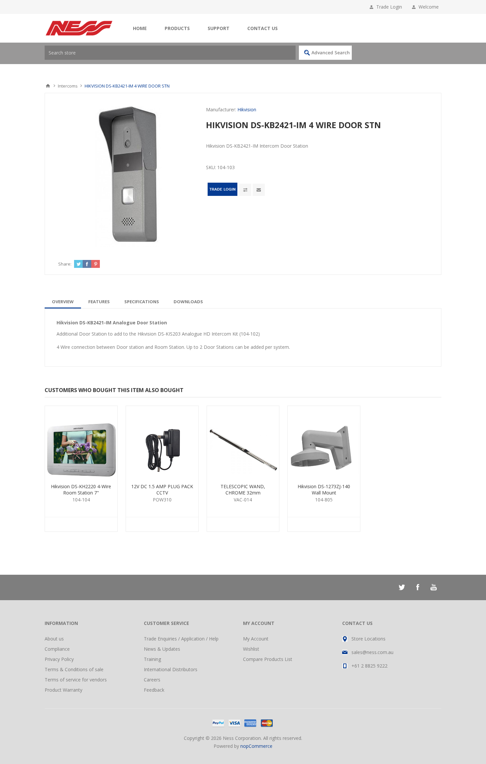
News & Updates (162, 649)
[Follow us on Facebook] (417, 587)
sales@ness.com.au (372, 652)
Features (99, 302)
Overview (63, 302)
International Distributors (170, 669)
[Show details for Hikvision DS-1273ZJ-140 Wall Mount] (324, 442)
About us (54, 639)
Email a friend (259, 190)
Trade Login (389, 7)
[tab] (63, 302)
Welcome (430, 7)
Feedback (154, 690)
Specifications (141, 302)
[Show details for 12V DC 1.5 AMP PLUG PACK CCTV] (162, 442)
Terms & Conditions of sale (74, 669)
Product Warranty (63, 690)
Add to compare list (245, 190)
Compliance (57, 649)
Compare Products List (267, 659)
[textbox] (170, 53)
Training (152, 659)
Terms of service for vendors (76, 679)
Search (325, 53)
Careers (152, 679)
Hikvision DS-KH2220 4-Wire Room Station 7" (81, 489)
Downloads (188, 302)
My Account (255, 639)
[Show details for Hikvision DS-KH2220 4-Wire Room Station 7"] (81, 442)
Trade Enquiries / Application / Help (181, 639)
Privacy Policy (59, 659)
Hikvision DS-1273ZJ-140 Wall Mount (324, 489)
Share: (64, 264)
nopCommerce (256, 746)
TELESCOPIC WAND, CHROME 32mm (243, 489)
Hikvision (246, 109)
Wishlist (251, 649)
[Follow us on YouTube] (433, 587)
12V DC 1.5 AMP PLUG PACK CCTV (162, 489)
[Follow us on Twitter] (401, 587)
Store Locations (368, 639)
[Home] (48, 86)
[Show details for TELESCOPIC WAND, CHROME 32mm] (243, 442)
